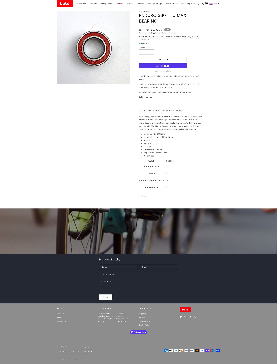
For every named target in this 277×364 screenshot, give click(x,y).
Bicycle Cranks (104, 313)
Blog (59, 317)
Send (106, 297)
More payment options (163, 71)
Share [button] (144, 196)
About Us (61, 313)
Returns (142, 317)
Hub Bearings (121, 313)
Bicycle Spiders (122, 319)
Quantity (142, 48)
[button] (82, 3)
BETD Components (69, 359)
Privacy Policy (144, 321)
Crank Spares (121, 321)
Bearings (101, 321)
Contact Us (62, 321)
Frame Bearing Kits (105, 319)
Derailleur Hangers (105, 316)
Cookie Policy (144, 325)
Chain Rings (120, 316)
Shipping (154, 33)
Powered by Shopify (82, 359)
